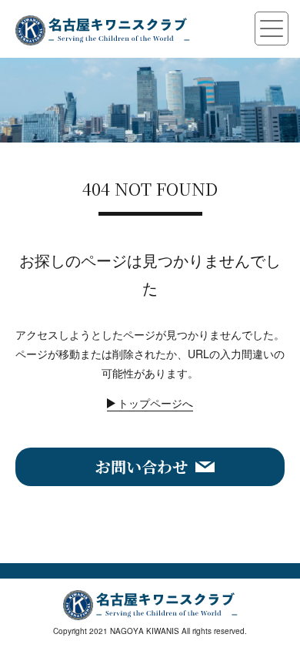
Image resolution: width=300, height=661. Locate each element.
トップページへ (155, 403)
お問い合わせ (141, 466)
